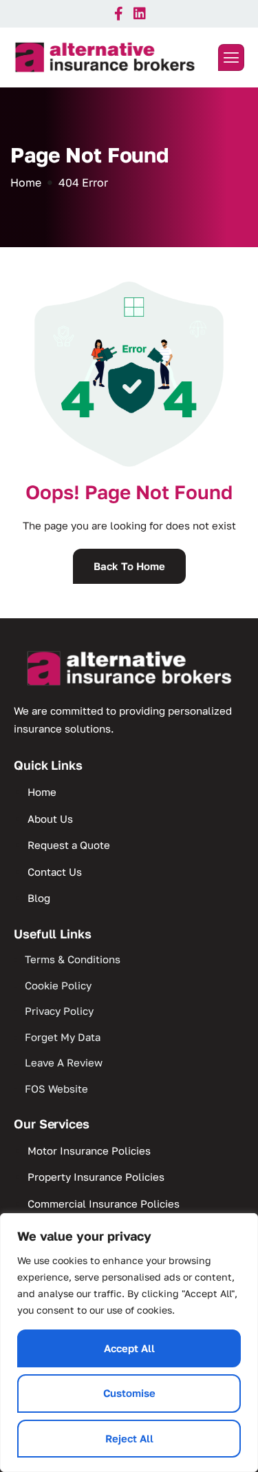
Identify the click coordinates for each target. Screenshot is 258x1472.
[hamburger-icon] (231, 57)
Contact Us (55, 871)
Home (42, 792)
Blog (39, 898)
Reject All (129, 1438)
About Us (50, 818)
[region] (129, 1342)
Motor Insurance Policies (89, 1150)
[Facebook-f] (119, 14)
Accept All (129, 1348)
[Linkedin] (140, 14)
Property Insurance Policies (96, 1176)
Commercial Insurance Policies (104, 1203)
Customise (129, 1393)
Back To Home (129, 566)
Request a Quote (69, 845)
